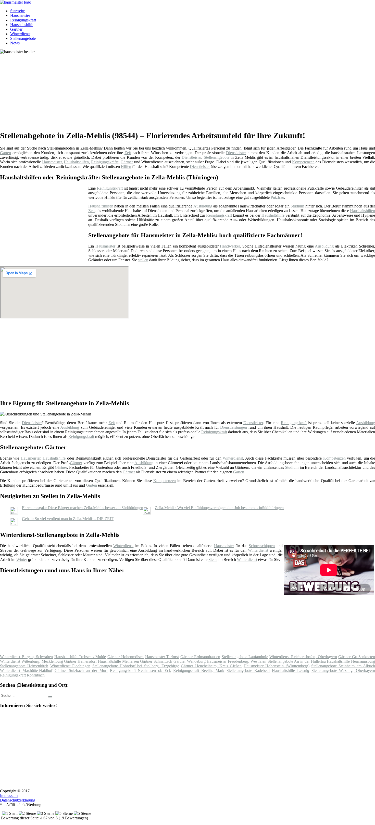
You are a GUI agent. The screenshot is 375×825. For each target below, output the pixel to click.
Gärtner (16, 29)
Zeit (127, 153)
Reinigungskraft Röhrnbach (22, 675)
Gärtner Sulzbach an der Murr (81, 670)
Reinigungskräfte (105, 162)
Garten (5, 153)
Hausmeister (20, 15)
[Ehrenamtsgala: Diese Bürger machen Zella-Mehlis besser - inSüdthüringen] (14, 513)
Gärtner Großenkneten (356, 657)
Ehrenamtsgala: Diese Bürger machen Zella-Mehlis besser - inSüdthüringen (82, 508)
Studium (297, 206)
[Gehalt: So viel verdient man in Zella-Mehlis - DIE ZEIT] (14, 524)
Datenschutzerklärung (17, 800)
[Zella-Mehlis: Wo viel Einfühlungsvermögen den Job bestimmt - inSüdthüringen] (147, 513)
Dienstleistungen (233, 427)
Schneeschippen (262, 546)
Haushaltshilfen (76, 162)
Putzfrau (277, 197)
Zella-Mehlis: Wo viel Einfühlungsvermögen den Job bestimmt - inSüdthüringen (219, 508)
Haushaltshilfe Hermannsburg (351, 661)
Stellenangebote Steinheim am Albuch (343, 666)
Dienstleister (236, 153)
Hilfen (126, 166)
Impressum (9, 795)
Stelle (212, 559)
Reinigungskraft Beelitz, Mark (198, 670)
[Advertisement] (157, 90)
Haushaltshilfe (21, 24)
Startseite (17, 11)
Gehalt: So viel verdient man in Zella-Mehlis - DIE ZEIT (68, 518)
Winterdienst (20, 34)
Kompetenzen (303, 162)
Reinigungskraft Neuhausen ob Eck (140, 670)
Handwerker (230, 246)
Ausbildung (202, 206)
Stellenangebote (23, 38)
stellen (143, 260)
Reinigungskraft (23, 20)
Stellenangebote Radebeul (248, 670)
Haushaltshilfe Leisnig (290, 670)
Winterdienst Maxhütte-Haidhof (26, 670)
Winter (21, 559)
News (15, 43)
